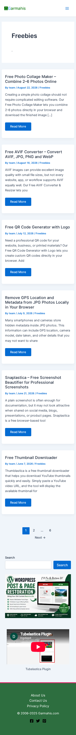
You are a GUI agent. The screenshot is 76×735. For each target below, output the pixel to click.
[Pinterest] (44, 721)
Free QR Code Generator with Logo (37, 227)
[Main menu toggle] (67, 8)
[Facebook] (32, 721)
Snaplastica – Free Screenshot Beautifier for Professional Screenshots (33, 382)
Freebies (45, 87)
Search (10, 557)
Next (40, 537)
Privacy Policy (38, 706)
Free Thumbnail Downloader (31, 457)
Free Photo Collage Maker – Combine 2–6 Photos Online (31, 78)
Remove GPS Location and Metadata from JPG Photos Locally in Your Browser (37, 302)
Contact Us (38, 701)
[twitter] (38, 721)
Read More (18, 127)
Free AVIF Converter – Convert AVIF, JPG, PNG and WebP (33, 154)
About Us (38, 695)
